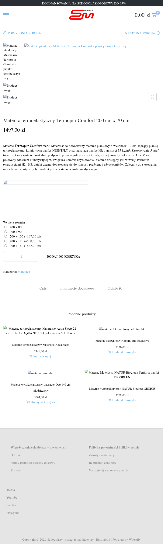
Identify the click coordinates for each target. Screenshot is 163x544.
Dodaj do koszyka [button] (124, 352)
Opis (43, 288)
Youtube (11, 497)
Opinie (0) (116, 288)
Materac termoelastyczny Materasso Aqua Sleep (40, 345)
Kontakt (16, 470)
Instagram (13, 512)
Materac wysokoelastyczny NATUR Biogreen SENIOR (122, 389)
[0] (154, 14)
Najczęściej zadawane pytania (109, 470)
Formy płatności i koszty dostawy (33, 462)
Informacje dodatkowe (77, 288)
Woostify (135, 539)
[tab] (43, 288)
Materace (24, 271)
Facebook (12, 505)
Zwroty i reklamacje (102, 455)
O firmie (16, 455)
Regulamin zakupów (102, 462)
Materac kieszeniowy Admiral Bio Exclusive (122, 341)
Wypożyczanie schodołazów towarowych (38, 447)
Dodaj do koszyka (63, 256)
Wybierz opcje (42, 356)
